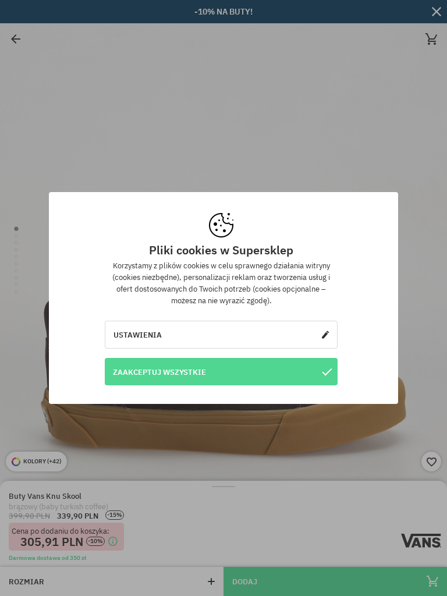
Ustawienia (137, 334)
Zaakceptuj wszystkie (159, 372)
